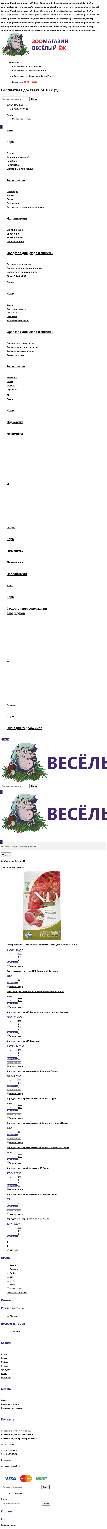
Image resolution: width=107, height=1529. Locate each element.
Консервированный (18, 157)
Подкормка (15, 422)
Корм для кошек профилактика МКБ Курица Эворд (32, 1194)
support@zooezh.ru (10, 1466)
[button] (5, 739)
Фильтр (6, 855)
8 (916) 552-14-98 (9, 1450)
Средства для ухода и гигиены (30, 253)
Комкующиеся (15, 237)
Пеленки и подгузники (19, 264)
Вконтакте (6, 1460)
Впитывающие (15, 230)
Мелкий (14, 1316)
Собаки (4, 1362)
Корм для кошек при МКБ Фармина (24, 1041)
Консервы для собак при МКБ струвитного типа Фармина (35, 991)
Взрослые (15, 1331)
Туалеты (11, 385)
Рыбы (4, 1373)
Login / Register (14, 1493)
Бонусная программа (11, 1408)
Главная (5, 846)
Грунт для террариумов (24, 728)
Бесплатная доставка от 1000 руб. (31, 90)
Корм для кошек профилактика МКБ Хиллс (28, 1219)
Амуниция (12, 191)
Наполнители (17, 218)
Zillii (12, 1277)
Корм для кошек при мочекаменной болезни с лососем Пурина (38, 1147)
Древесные (13, 234)
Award (13, 1265)
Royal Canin (16, 1288)
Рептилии (6, 1377)
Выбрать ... (12, 962)
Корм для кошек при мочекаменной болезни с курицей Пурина (38, 1123)
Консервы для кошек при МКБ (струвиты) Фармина (32, 971)
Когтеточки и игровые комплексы (25, 207)
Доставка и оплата (10, 1404)
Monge (13, 1285)
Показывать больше (17, 1292)
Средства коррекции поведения (24, 268)
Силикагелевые (15, 241)
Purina (13, 1273)
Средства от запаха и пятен (22, 272)
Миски (10, 195)
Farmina (14, 1269)
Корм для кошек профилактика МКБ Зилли (28, 1168)
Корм (10, 142)
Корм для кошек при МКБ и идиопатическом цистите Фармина (37, 1012)
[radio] (20, 953)
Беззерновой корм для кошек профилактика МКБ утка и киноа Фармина (42, 945)
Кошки (4, 1358)
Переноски (13, 203)
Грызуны (5, 1370)
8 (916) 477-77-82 (9, 1454)
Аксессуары (16, 180)
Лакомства (13, 165)
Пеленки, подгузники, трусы (20, 343)
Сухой (10, 153)
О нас (4, 1400)
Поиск (34, 99)
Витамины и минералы (20, 169)
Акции (4, 1354)
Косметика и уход (16, 276)
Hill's (12, 1281)
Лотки (10, 199)
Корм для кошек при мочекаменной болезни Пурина (32, 1071)
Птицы (4, 1366)
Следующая (12, 1250)
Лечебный (12, 161)
